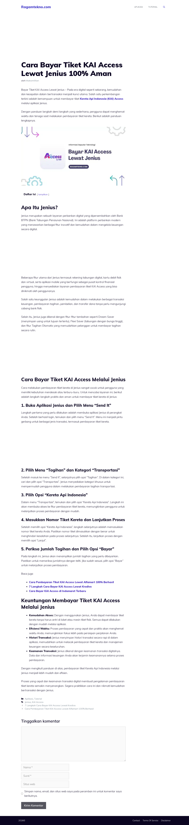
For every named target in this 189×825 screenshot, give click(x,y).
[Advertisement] (73, 40)
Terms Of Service (150, 820)
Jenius (28, 702)
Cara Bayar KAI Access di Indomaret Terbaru (57, 591)
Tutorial (153, 7)
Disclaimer (166, 820)
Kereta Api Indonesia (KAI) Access (101, 98)
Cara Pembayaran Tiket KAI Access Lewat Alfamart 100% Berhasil (71, 582)
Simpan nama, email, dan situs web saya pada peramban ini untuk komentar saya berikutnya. (73, 793)
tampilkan (43, 194)
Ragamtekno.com (36, 7)
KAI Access (37, 702)
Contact (136, 820)
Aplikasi (138, 7)
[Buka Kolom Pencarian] (164, 7)
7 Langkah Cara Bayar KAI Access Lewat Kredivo (60, 586)
